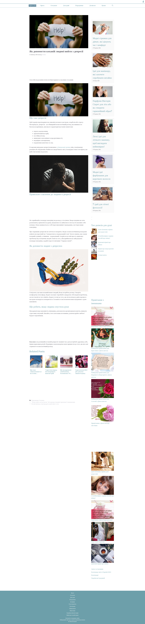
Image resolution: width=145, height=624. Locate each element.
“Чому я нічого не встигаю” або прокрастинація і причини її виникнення (53, 402)
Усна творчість (72, 604)
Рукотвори (72, 606)
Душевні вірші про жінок (99, 564)
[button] (112, 5)
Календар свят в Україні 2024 (101, 572)
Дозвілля (92, 5)
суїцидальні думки (63, 147)
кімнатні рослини (80, 620)
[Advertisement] (58, 67)
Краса (42, 5)
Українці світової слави (72, 613)
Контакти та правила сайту (72, 618)
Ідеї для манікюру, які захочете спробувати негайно (102, 74)
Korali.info (74, 621)
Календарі (94, 575)
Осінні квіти (102, 255)
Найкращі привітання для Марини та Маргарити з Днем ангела (101, 375)
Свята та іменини (97, 569)
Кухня (104, 5)
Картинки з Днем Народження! (102, 326)
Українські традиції (98, 578)
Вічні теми (72, 610)
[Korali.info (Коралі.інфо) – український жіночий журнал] (32, 5)
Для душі (66, 5)
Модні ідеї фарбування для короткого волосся (101, 175)
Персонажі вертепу (98, 542)
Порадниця (79, 5)
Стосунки (54, 5)
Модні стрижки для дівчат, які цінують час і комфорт (102, 41)
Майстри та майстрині (72, 615)
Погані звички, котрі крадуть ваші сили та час (45, 404)
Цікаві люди (72, 608)
